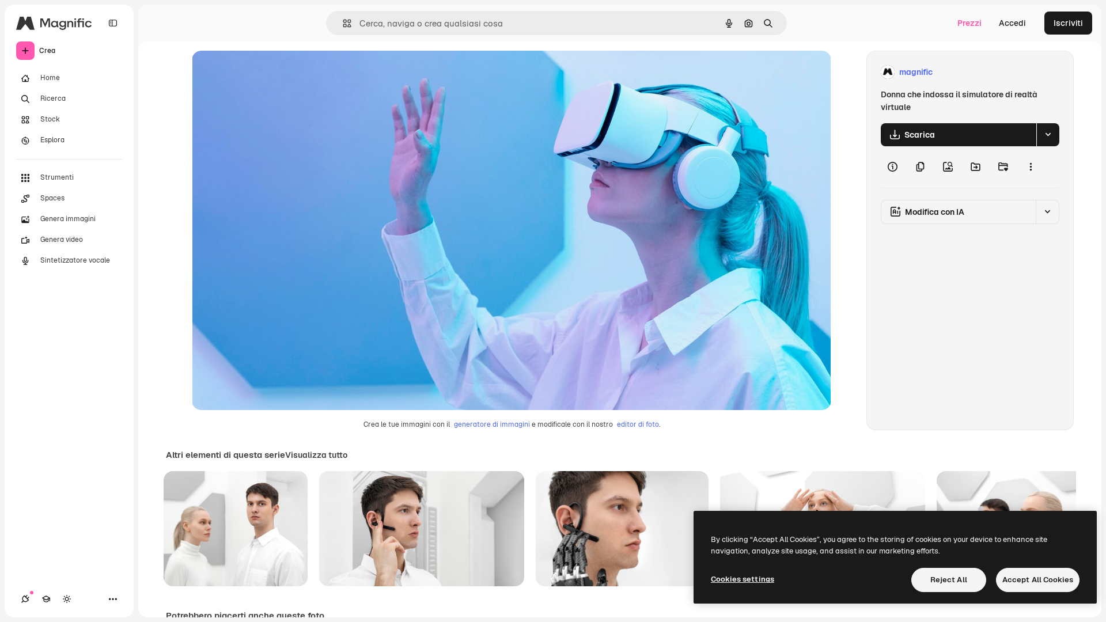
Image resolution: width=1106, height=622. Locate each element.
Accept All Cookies (1037, 580)
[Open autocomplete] (342, 23)
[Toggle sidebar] (113, 23)
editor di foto (638, 424)
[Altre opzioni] (1030, 167)
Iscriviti (1068, 23)
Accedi (1012, 23)
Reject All (948, 580)
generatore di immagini (492, 424)
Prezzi (969, 23)
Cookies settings (742, 579)
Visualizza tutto (316, 455)
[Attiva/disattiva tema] (67, 599)
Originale (267, 72)
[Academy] (46, 599)
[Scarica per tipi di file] (1047, 134)
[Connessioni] (25, 599)
